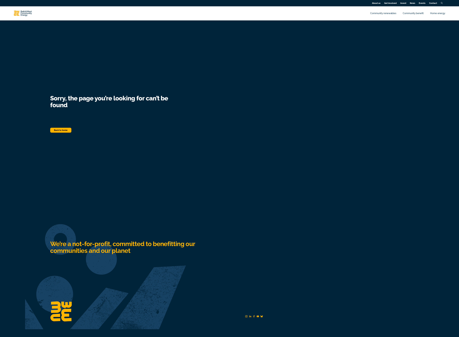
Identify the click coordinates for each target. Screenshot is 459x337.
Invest (403, 3)
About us (376, 3)
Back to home (61, 130)
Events (422, 3)
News (412, 3)
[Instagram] (246, 316)
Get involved (390, 3)
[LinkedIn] (250, 316)
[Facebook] (254, 316)
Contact (433, 3)
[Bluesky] (261, 316)
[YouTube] (258, 316)
